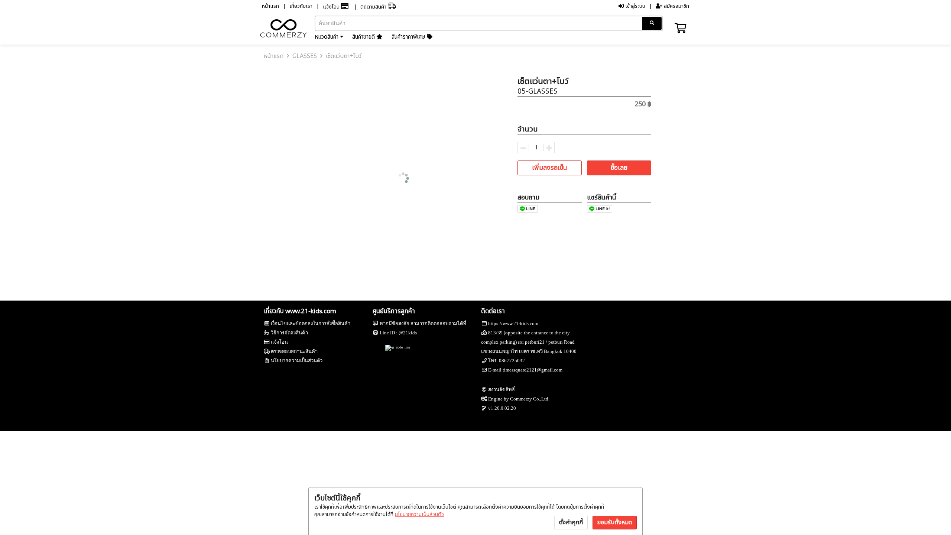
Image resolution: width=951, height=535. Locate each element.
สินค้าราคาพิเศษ (409, 37)
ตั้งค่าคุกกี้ (571, 522)
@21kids (408, 332)
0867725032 (512, 360)
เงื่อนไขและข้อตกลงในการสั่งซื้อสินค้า (310, 323)
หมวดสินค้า (327, 37)
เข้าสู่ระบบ (634, 6)
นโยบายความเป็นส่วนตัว (419, 514)
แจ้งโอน (332, 7)
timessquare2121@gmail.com (532, 370)
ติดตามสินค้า (374, 7)
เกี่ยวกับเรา (300, 6)
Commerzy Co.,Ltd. (529, 399)
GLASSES (304, 56)
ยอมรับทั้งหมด (614, 522)
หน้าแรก (270, 6)
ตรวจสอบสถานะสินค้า (294, 351)
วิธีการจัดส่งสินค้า (289, 332)
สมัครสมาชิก (675, 6)
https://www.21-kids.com (513, 323)
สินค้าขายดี (364, 37)
